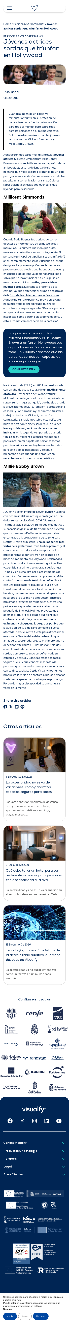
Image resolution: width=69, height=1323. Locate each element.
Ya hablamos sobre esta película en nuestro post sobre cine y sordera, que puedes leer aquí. (32, 424)
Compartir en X (24, 369)
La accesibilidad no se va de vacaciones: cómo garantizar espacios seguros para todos (29, 787)
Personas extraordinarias (28, 24)
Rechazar (40, 1316)
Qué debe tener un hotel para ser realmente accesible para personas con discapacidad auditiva (34, 875)
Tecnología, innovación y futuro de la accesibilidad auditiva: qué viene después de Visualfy (33, 955)
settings (38, 1306)
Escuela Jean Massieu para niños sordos (34, 295)
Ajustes (25, 1316)
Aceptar (10, 1316)
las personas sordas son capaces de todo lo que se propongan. (34, 677)
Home (7, 24)
